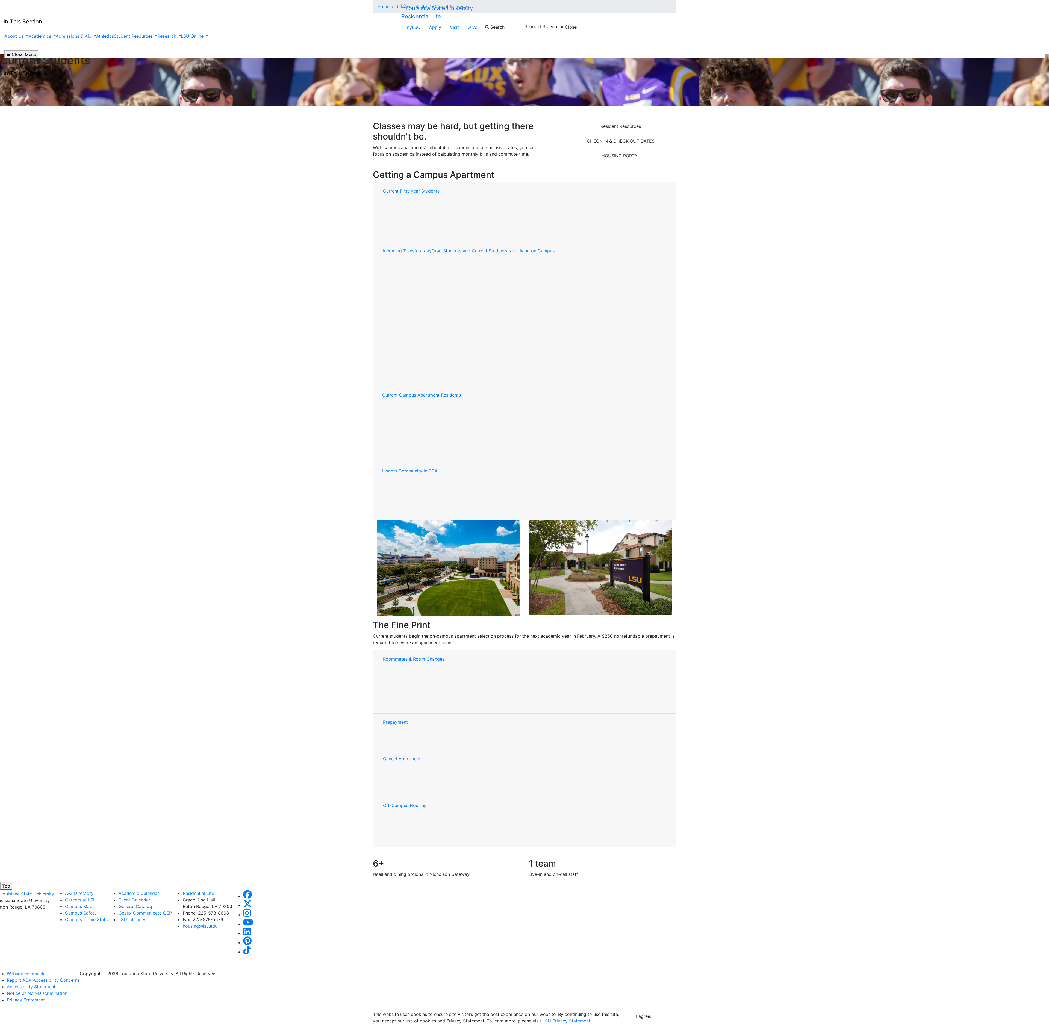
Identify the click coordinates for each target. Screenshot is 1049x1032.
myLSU (413, 27)
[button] (247, 896)
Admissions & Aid (74, 36)
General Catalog (135, 906)
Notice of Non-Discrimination (37, 993)
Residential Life (421, 16)
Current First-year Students (411, 191)
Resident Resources (620, 126)
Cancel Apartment (402, 758)
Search (497, 27)
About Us (14, 36)
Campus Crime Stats (86, 919)
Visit (454, 27)
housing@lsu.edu (200, 926)
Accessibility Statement (31, 986)
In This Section (23, 73)
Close (570, 27)
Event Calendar (134, 900)
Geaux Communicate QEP (145, 913)
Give (472, 27)
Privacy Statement (26, 1000)
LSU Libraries (132, 919)
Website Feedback (26, 973)
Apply (435, 27)
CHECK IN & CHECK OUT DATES (621, 141)
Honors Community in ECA (410, 471)
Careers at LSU (80, 900)
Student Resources (134, 36)
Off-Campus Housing (405, 805)
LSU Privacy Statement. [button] (567, 1021)
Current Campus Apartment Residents (422, 395)
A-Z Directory (79, 893)
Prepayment (395, 722)
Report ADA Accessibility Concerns (43, 980)
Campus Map (78, 906)
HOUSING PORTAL (621, 155)
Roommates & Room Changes (413, 659)
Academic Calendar (139, 893)
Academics (40, 36)
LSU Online (193, 36)
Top (6, 886)
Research (167, 36)
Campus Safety (81, 913)
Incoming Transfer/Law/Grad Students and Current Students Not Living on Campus (469, 250)
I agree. (643, 1016)
